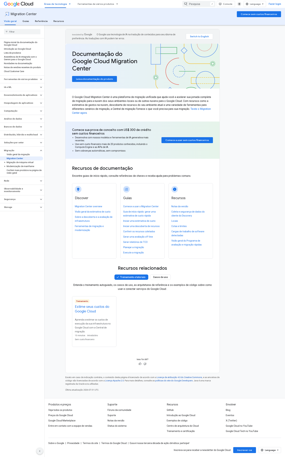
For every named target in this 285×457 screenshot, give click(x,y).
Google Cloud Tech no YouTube (242, 431)
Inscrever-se (244, 450)
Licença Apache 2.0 (114, 380)
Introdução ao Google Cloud (181, 415)
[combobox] (198, 4)
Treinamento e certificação (181, 431)
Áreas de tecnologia (55, 3)
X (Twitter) (231, 420)
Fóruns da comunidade (119, 410)
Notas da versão (179, 206)
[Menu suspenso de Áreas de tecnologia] (71, 4)
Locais (174, 221)
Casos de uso (160, 277)
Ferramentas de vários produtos (96, 3)
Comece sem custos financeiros (259, 14)
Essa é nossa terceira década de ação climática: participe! (159, 443)
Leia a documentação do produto (94, 78)
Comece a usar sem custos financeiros (187, 140)
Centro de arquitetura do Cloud (183, 426)
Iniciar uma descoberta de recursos (141, 226)
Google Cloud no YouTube (239, 426)
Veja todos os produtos (60, 410)
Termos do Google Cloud (114, 443)
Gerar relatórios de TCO (135, 242)
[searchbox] (22, 31)
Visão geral (10, 21)
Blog (228, 410)
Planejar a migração (133, 247)
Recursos (58, 21)
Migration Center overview (88, 206)
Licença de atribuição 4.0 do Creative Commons (179, 377)
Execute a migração (133, 252)
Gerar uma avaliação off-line (138, 236)
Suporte (112, 415)
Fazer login (275, 4)
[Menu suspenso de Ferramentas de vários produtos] (118, 4)
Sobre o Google (56, 443)
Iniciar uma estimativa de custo (139, 221)
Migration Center (24, 14)
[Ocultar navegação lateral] (39, 451)
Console (227, 3)
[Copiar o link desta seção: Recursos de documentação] (137, 169)
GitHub (170, 410)
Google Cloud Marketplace (62, 420)
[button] (19, 79)
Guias (25, 21)
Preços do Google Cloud (60, 415)
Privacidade (73, 443)
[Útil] (140, 363)
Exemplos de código (177, 420)
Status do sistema (117, 426)
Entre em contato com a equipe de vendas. (70, 426)
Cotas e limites (179, 226)
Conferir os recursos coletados (139, 231)
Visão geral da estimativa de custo (93, 211)
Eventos (230, 415)
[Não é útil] (144, 363)
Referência (41, 21)
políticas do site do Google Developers (174, 380)
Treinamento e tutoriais (132, 277)
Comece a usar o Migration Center (141, 206)
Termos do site (90, 443)
